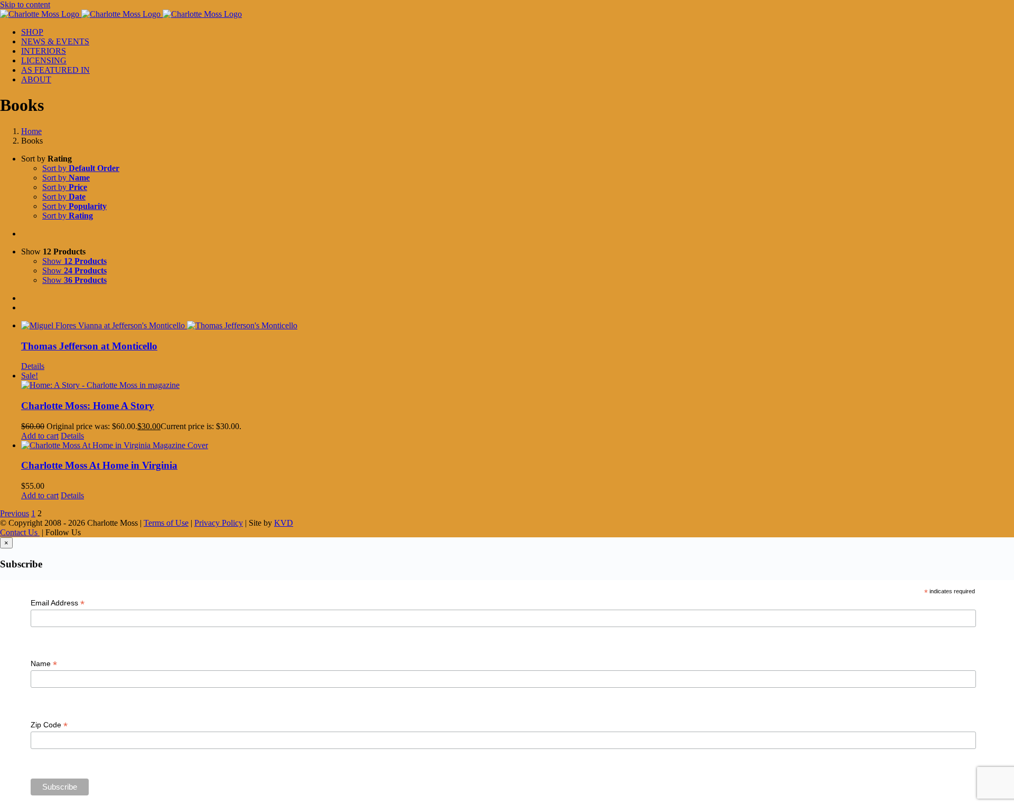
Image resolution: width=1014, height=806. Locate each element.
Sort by (80, 168)
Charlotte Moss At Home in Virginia (99, 465)
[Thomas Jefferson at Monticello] (517, 325)
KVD (283, 522)
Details (32, 366)
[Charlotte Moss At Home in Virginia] (517, 445)
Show (74, 261)
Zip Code (49, 725)
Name (44, 664)
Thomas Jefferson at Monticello (89, 346)
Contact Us (20, 532)
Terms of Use (166, 522)
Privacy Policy (218, 522)
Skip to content (25, 4)
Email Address (57, 603)
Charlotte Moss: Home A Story (87, 405)
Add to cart (40, 435)
